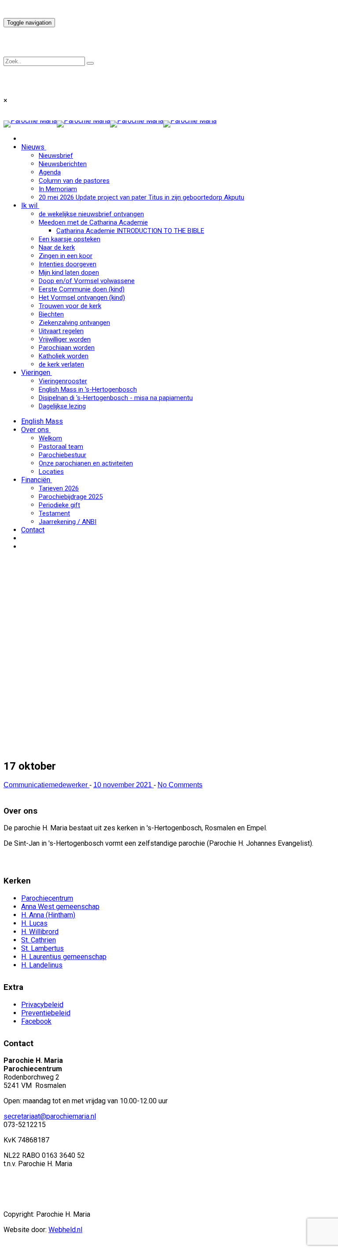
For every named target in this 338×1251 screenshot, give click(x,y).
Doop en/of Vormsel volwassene (87, 281)
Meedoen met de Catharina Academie (93, 222)
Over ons (35, 429)
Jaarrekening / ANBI (67, 522)
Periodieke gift (59, 505)
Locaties (51, 472)
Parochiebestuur (62, 455)
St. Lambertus (42, 948)
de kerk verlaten (61, 364)
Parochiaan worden (67, 348)
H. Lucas (34, 923)
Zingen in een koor (65, 256)
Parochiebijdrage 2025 (71, 497)
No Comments (180, 785)
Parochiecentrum (47, 898)
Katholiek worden (63, 356)
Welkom (50, 438)
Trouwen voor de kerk (70, 306)
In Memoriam (58, 189)
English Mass (42, 421)
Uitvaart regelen (61, 331)
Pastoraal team (61, 447)
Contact (32, 530)
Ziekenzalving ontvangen (74, 323)
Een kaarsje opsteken (69, 239)
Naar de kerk (57, 247)
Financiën (35, 480)
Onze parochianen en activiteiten (86, 463)
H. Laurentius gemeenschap (64, 957)
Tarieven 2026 (59, 488)
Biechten (51, 314)
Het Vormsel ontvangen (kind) (82, 298)
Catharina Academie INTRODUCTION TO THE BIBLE (130, 231)
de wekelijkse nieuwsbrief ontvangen (91, 214)
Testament (54, 513)
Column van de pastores (74, 181)
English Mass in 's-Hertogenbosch (88, 389)
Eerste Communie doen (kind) (82, 289)
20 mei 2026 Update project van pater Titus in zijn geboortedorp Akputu (141, 197)
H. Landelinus (41, 965)
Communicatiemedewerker (46, 785)
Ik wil (29, 205)
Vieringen (35, 372)
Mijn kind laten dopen (69, 272)
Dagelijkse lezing (62, 406)
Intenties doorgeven (67, 264)
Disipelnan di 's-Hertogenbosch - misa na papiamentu (116, 398)
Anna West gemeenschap (60, 906)
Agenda (50, 172)
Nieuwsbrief (56, 156)
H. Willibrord (40, 931)
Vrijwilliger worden (65, 339)
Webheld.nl (65, 1230)
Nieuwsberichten (63, 164)
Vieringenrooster (63, 381)
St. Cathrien (38, 940)
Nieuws (32, 147)
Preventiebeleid (45, 1013)
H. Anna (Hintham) (48, 915)
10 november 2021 (123, 785)
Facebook (36, 1021)
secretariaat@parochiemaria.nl (50, 1116)
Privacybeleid (42, 1004)
